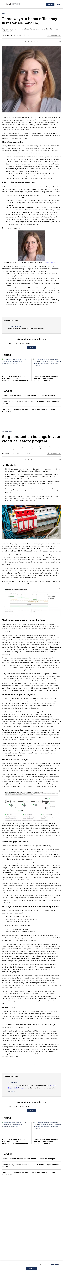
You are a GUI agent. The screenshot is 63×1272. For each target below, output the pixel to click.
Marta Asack (6, 453)
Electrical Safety (7, 431)
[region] (31, 1266)
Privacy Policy (55, 1264)
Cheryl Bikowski (7, 35)
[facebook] (25, 41)
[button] (3, 4)
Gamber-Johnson (50, 262)
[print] (60, 41)
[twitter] (31, 41)
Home (3, 13)
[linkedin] (28, 41)
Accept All (31, 1268)
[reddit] (34, 41)
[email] (37, 41)
